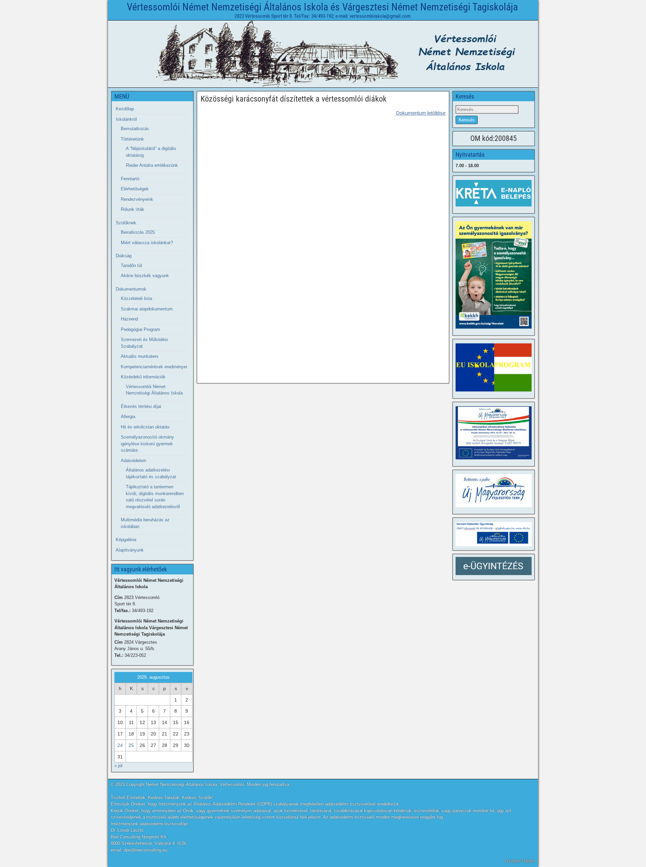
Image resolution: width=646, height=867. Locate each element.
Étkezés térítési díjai (141, 406)
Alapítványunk (130, 550)
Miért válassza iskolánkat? (147, 242)
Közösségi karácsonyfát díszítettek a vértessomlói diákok (294, 99)
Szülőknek (126, 222)
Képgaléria (126, 539)
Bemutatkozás (135, 128)
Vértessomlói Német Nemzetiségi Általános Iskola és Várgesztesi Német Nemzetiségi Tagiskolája (322, 7)
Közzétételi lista (136, 298)
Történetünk (132, 139)
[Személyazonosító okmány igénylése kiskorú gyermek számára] (494, 275)
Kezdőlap (125, 108)
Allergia (128, 416)
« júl (118, 765)
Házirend (129, 319)
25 (131, 745)
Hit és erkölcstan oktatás (145, 426)
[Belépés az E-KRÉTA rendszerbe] (494, 193)
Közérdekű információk (143, 376)
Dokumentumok (131, 289)
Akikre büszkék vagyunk (145, 275)
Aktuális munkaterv (139, 356)
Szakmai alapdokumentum (147, 308)
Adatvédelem (133, 460)
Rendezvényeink (137, 199)
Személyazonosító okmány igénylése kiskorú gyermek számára (147, 444)
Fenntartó (130, 178)
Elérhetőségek (135, 188)
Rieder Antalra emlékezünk (152, 165)
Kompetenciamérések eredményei (154, 366)
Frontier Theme (520, 861)
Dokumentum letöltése (420, 113)
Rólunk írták (132, 209)
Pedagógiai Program (140, 329)
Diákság (124, 255)
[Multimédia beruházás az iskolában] (494, 432)
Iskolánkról (126, 119)
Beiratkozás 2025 (138, 232)
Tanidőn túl (131, 265)
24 (120, 745)
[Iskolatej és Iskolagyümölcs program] (494, 367)
